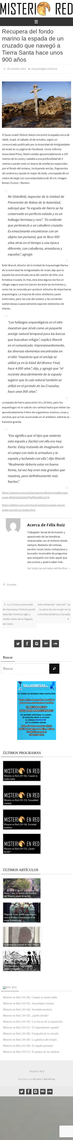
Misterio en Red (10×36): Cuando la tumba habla (30, 995)
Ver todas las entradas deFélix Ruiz (48, 567)
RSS (14, 985)
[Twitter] (18, 642)
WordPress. (49, 1077)
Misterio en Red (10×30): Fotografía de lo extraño (30, 1031)
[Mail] (46, 642)
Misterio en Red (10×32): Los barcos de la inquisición (32, 1019)
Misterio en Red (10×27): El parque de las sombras (31, 1049)
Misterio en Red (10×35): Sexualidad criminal (28, 1001)
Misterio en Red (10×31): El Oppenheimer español (31, 1025)
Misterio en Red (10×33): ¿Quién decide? (25, 1013)
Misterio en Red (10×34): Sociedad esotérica (27, 1007)
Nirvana (37, 1077)
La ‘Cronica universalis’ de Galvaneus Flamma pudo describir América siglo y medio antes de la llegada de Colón (19, 612)
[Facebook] (27, 642)
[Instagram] (36, 642)
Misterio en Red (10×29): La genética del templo (30, 1037)
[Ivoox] (55, 642)
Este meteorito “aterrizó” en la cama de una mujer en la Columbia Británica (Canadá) (53, 607)
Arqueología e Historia (44, 68)
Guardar (11, 583)
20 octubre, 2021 (16, 68)
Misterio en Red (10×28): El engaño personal (28, 1044)
